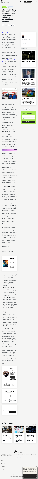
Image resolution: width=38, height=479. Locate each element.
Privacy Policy (18, 474)
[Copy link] (14, 25)
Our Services (9, 474)
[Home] (5, 2)
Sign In (21, 1)
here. (5, 363)
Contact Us (3, 474)
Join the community (28, 1)
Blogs (13, 474)
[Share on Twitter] (9, 25)
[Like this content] (2, 25)
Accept (30, 476)
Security (4, 7)
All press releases (33, 424)
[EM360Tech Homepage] (19, 453)
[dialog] (30, 472)
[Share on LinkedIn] (11, 25)
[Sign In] (12, 377)
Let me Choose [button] (30, 474)
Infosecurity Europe (6, 32)
